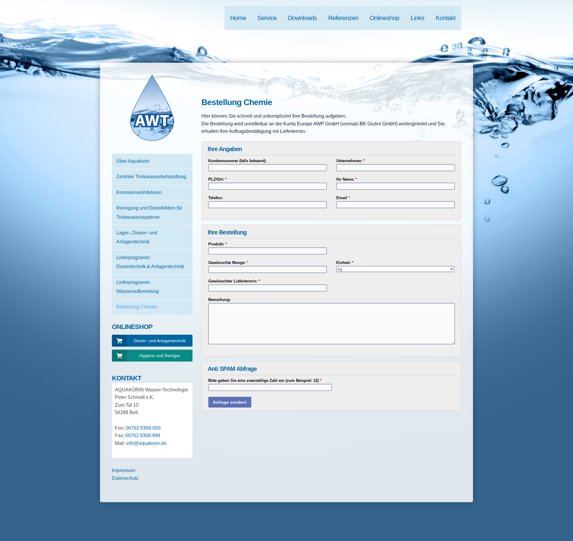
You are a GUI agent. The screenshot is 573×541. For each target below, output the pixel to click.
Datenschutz (125, 478)
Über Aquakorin (133, 161)
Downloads (302, 17)
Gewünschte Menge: (228, 262)
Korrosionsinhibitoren (139, 192)
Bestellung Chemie (136, 306)
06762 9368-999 (142, 435)
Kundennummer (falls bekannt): (237, 161)
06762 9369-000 (143, 428)
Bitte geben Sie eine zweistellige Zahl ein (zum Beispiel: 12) (264, 380)
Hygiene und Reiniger (159, 355)
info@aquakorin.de (146, 443)
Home (238, 17)
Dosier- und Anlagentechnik (160, 340)
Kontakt (445, 17)
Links (417, 17)
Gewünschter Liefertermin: (234, 281)
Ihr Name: (346, 179)
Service (267, 17)
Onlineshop (384, 17)
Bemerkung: (219, 299)
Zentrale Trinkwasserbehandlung (151, 176)
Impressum (123, 470)
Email (343, 198)
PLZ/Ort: (217, 179)
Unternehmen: (350, 161)
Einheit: (344, 262)
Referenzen (343, 17)
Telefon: (215, 198)
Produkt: (217, 244)
